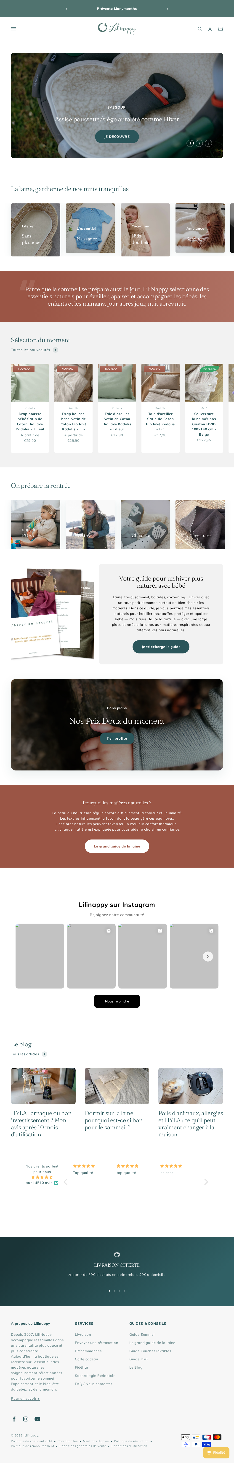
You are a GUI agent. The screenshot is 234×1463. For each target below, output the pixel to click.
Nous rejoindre (117, 1001)
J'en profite (117, 738)
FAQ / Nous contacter (93, 1384)
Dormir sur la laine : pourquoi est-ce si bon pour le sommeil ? (114, 1120)
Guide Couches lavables (150, 1351)
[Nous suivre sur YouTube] (37, 1419)
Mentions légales (96, 1441)
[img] (42, 1177)
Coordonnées (68, 1441)
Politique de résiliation (131, 1441)
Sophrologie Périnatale (95, 1375)
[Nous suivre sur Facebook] (14, 1419)
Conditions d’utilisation (129, 1446)
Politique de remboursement (32, 1446)
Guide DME (139, 1359)
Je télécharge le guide (161, 647)
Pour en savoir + (25, 1398)
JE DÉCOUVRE (117, 136)
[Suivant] (167, 8)
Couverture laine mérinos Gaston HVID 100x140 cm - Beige (204, 424)
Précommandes (88, 1351)
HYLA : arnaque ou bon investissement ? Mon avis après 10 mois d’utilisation (41, 1123)
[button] (67, 1182)
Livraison (83, 1334)
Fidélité (81, 1367)
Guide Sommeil (142, 1334)
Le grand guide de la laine (117, 846)
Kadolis (30, 408)
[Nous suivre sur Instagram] (26, 1419)
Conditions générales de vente (82, 1446)
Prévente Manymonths (117, 8)
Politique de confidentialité (31, 1441)
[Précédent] (66, 8)
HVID (204, 408)
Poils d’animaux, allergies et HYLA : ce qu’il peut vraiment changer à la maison (190, 1123)
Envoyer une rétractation (96, 1342)
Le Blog (136, 1367)
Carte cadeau (86, 1359)
